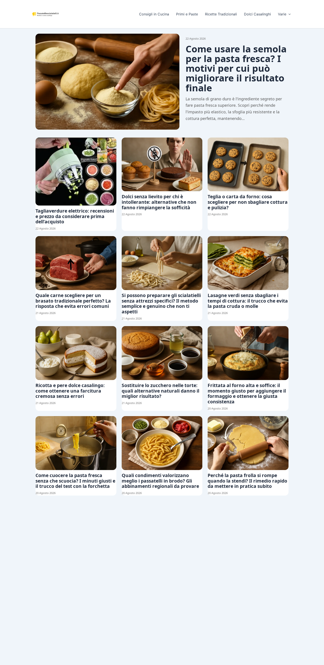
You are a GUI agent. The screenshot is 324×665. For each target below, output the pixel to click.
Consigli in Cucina (154, 14)
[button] (288, 14)
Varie (282, 14)
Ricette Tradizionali (221, 14)
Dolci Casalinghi (257, 14)
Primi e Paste (187, 14)
